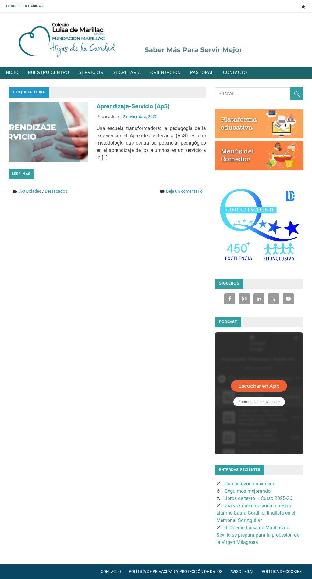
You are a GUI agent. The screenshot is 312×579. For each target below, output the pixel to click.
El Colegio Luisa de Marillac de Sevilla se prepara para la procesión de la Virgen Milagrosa (257, 535)
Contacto (235, 72)
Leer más (21, 174)
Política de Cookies (282, 571)
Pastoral (202, 72)
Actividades (30, 191)
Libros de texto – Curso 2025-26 (257, 498)
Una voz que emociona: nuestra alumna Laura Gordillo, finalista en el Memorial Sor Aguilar (255, 513)
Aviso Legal (242, 571)
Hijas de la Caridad (24, 6)
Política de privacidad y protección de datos (175, 571)
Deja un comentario (184, 191)
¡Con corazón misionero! (249, 484)
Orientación (165, 72)
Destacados (56, 191)
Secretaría (127, 72)
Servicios (91, 72)
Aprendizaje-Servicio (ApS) (133, 106)
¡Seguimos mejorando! (247, 491)
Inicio (12, 72)
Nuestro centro (48, 72)
